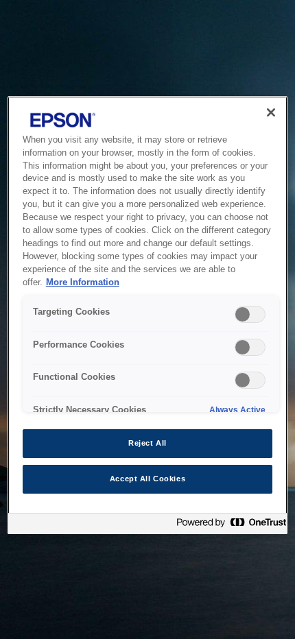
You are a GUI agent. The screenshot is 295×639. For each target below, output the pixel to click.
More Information (82, 282)
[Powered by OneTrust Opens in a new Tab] (228, 525)
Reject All (147, 443)
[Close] (271, 112)
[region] (148, 315)
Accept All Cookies (147, 478)
